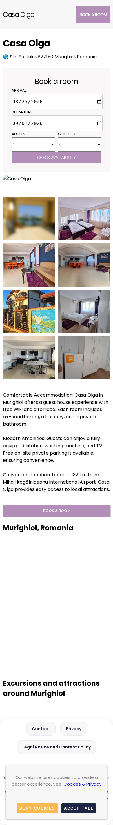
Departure (22, 112)
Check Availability (56, 157)
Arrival (19, 90)
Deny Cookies (37, 808)
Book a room (93, 15)
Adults (18, 134)
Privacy (73, 729)
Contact (41, 729)
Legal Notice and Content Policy (56, 747)
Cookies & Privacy (82, 784)
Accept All (79, 808)
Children (66, 134)
